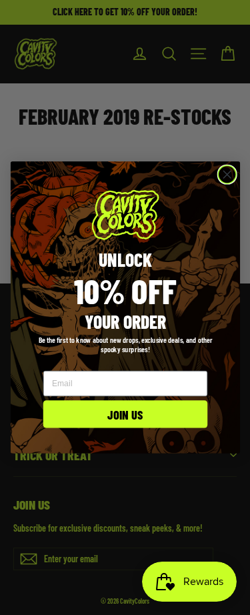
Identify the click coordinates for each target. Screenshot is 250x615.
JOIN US (125, 414)
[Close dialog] (227, 174)
